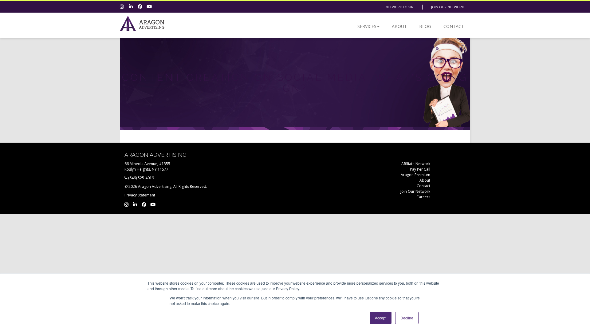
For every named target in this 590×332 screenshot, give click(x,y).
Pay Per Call (420, 169)
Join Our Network (447, 7)
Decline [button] (406, 317)
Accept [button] (380, 317)
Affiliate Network (415, 163)
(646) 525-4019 (141, 177)
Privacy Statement (139, 195)
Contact (453, 26)
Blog (425, 26)
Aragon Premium (415, 174)
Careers (423, 197)
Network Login (399, 7)
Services (366, 26)
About (399, 26)
